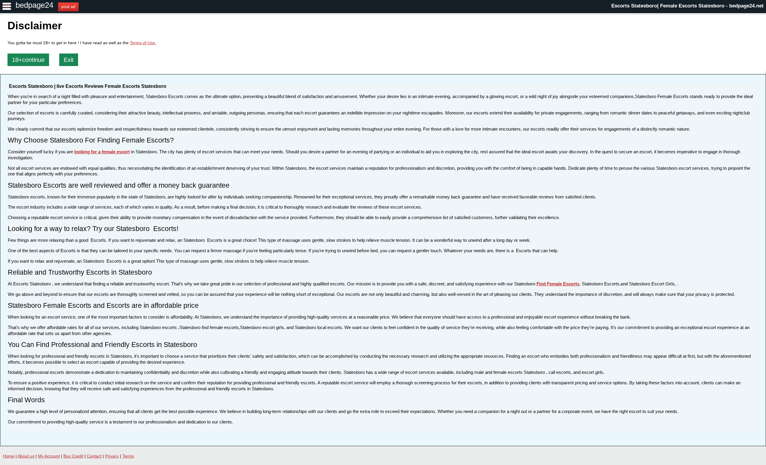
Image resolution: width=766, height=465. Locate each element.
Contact (94, 456)
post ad (68, 6)
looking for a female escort (102, 151)
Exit (69, 59)
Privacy (112, 456)
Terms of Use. (143, 42)
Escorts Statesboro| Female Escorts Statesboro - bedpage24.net (687, 6)
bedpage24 (34, 5)
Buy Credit (73, 456)
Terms (128, 456)
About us (26, 456)
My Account (49, 456)
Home (8, 456)
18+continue (28, 59)
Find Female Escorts (557, 283)
